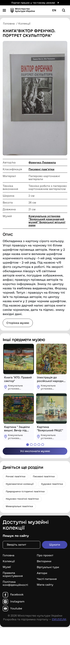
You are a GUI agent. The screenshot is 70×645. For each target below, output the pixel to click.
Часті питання (47, 578)
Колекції (9, 561)
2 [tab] (31, 444)
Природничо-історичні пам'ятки (25, 491)
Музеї (7, 567)
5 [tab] (42, 444)
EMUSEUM (59, 619)
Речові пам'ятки (15, 476)
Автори (42, 573)
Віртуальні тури (48, 567)
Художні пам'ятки (52, 484)
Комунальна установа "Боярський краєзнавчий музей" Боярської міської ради (47, 221)
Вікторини (44, 561)
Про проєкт (45, 555)
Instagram (17, 601)
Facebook (17, 594)
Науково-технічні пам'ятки (22, 498)
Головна (8, 555)
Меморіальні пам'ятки (19, 506)
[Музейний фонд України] (23, 10)
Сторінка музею (17, 322)
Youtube (16, 608)
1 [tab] (27, 444)
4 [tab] (39, 444)
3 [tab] (35, 444)
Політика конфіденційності (15, 583)
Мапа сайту (45, 584)
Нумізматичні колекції (20, 484)
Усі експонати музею (35, 451)
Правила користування (13, 574)
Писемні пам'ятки (41, 169)
